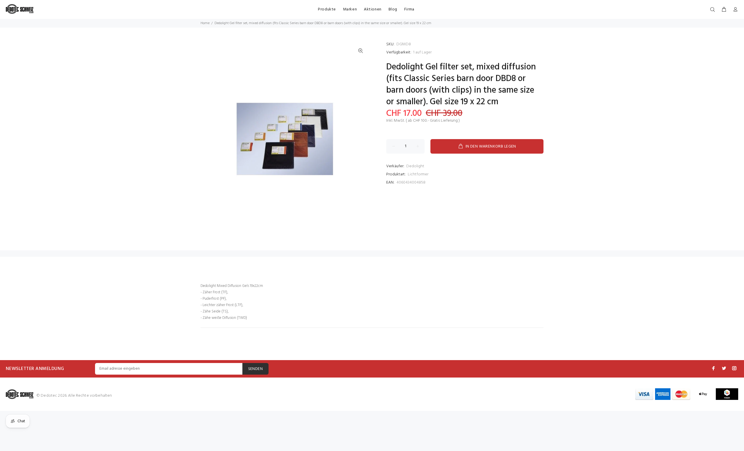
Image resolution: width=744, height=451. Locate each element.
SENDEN (255, 369)
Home (205, 23)
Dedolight (415, 166)
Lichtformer (418, 174)
